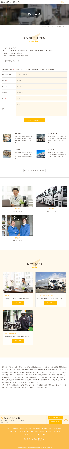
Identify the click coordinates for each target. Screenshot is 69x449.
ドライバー (21, 69)
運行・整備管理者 (33, 69)
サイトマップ (41, 434)
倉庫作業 (44, 69)
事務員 (52, 69)
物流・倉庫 (34, 170)
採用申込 (42, 170)
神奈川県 (26, 170)
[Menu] (66, 2)
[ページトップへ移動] (66, 419)
